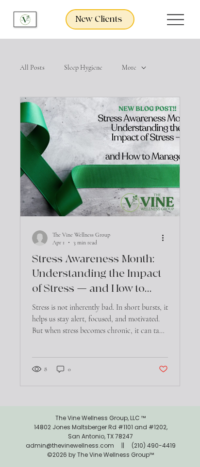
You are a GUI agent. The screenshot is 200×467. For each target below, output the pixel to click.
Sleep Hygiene (83, 67)
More (129, 67)
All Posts (32, 67)
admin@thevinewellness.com (70, 445)
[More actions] (166, 238)
